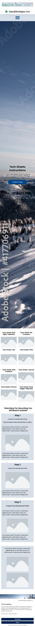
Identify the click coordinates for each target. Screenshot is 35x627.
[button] (17, 17)
